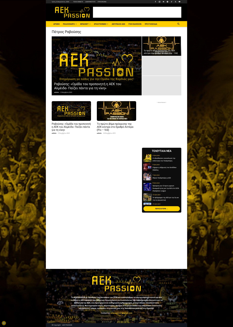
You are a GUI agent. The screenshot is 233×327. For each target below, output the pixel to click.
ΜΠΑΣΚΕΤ (84, 24)
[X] (175, 1)
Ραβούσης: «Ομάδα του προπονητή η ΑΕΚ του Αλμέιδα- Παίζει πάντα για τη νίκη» (71, 126)
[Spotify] (167, 1)
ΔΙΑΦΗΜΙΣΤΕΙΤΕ (90, 2)
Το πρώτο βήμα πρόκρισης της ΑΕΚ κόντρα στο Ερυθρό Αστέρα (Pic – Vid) (115, 126)
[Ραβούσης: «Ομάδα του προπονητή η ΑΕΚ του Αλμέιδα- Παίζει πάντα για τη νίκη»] (97, 65)
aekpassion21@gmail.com (121, 313)
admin (56, 92)
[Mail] (163, 1)
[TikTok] (171, 1)
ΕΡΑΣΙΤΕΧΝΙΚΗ (100, 24)
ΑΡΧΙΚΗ (56, 24)
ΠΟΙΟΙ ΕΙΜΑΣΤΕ (78, 2)
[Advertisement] (137, 12)
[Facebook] (155, 1)
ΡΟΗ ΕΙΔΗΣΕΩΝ (135, 24)
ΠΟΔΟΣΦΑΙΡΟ (69, 24)
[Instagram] (159, 1)
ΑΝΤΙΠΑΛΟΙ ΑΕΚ (118, 24)
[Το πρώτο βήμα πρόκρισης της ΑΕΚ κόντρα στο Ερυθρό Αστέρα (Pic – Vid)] (161, 46)
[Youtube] (179, 1)
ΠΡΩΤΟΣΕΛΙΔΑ (151, 24)
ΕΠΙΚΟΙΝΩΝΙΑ (102, 2)
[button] (178, 24)
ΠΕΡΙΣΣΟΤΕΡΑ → (161, 209)
